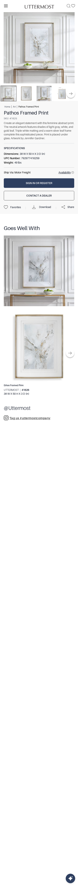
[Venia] (39, 6)
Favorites (15, 207)
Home (7, 106)
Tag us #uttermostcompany (30, 418)
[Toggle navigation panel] (6, 6)
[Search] (68, 6)
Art (14, 106)
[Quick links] (70, 878)
